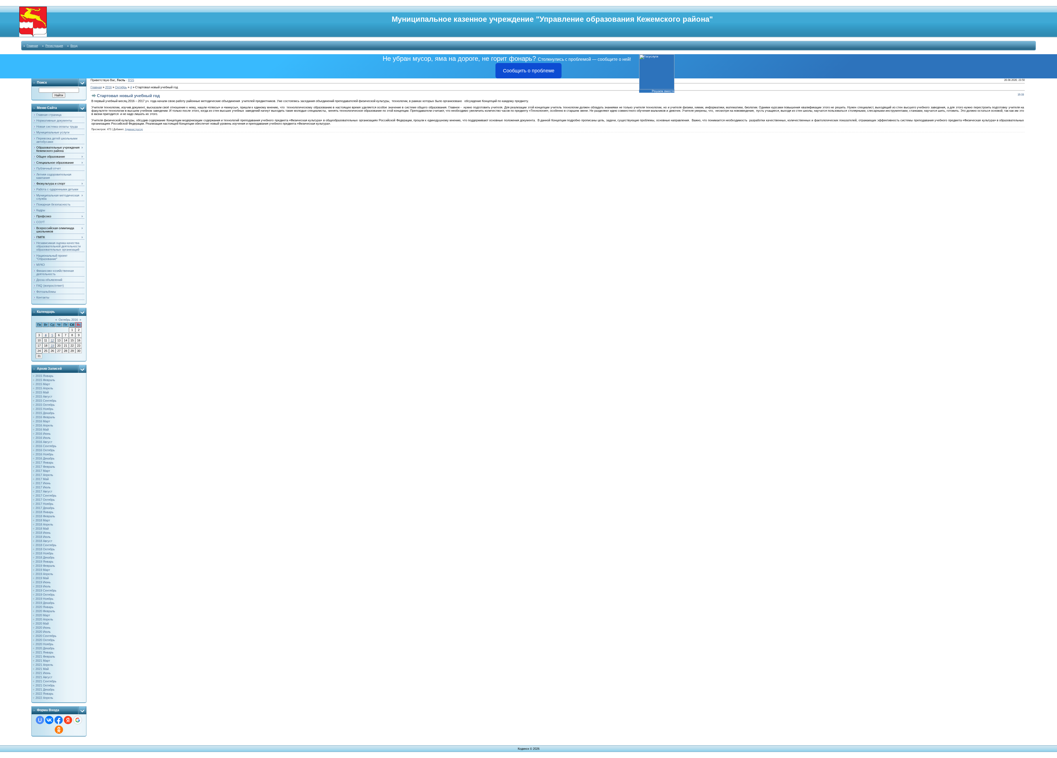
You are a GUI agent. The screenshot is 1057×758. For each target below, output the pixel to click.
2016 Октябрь (45, 450)
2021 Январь (44, 652)
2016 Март (43, 421)
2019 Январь (44, 561)
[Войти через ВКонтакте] (49, 720)
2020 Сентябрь (46, 635)
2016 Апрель (44, 425)
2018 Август (44, 541)
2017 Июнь (43, 483)
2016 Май (42, 429)
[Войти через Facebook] (59, 720)
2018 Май (42, 528)
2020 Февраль (45, 611)
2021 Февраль (45, 656)
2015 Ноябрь (44, 409)
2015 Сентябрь (46, 400)
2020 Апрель (44, 619)
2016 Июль (43, 437)
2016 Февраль (45, 417)
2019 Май (42, 578)
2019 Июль (43, 586)
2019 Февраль (45, 565)
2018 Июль (43, 536)
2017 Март (43, 470)
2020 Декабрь (45, 648)
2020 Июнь (43, 627)
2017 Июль (43, 487)
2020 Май (42, 623)
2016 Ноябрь (44, 454)
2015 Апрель (44, 388)
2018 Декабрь (45, 557)
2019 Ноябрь (44, 598)
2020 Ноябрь (44, 644)
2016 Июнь (43, 433)
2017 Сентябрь (46, 495)
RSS (131, 80)
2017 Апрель (44, 475)
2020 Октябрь (45, 640)
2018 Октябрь (45, 549)
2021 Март (43, 660)
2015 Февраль (45, 380)
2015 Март (43, 384)
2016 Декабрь (45, 458)
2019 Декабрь (45, 602)
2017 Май (42, 479)
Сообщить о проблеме (528, 70)
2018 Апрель (44, 524)
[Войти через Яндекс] (68, 720)
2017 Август (44, 491)
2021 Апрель (44, 664)
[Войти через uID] (40, 720)
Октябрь (121, 87)
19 (52, 345)
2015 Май (42, 392)
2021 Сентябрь (46, 681)
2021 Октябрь (45, 685)
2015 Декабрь (45, 413)
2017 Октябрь (45, 499)
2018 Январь (44, 512)
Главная (32, 45)
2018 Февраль (45, 516)
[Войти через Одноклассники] (59, 730)
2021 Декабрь (45, 689)
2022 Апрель (44, 697)
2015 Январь (44, 375)
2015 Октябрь (45, 404)
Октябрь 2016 (68, 319)
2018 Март (43, 520)
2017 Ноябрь (44, 503)
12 (52, 340)
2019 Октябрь (45, 594)
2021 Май (42, 669)
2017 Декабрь (45, 508)
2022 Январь (44, 693)
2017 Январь (44, 462)
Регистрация (54, 45)
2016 (108, 87)
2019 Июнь (43, 582)
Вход (73, 45)
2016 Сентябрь (46, 446)
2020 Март (43, 615)
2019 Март (43, 569)
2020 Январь (44, 607)
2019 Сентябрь (46, 590)
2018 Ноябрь (44, 553)
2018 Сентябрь (46, 545)
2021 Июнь (43, 673)
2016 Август (44, 442)
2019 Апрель (44, 574)
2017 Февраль (45, 466)
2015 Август (44, 396)
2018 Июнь (43, 532)
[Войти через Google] (77, 720)
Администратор (134, 129)
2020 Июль (43, 631)
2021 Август (44, 677)
